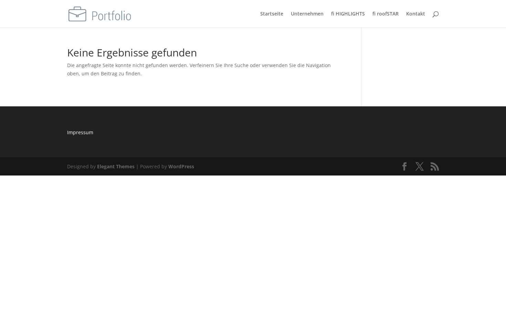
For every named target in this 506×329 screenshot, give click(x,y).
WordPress (181, 166)
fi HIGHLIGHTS (348, 14)
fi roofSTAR (385, 14)
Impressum (80, 132)
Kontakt (415, 14)
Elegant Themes (116, 166)
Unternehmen (307, 14)
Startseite (271, 14)
